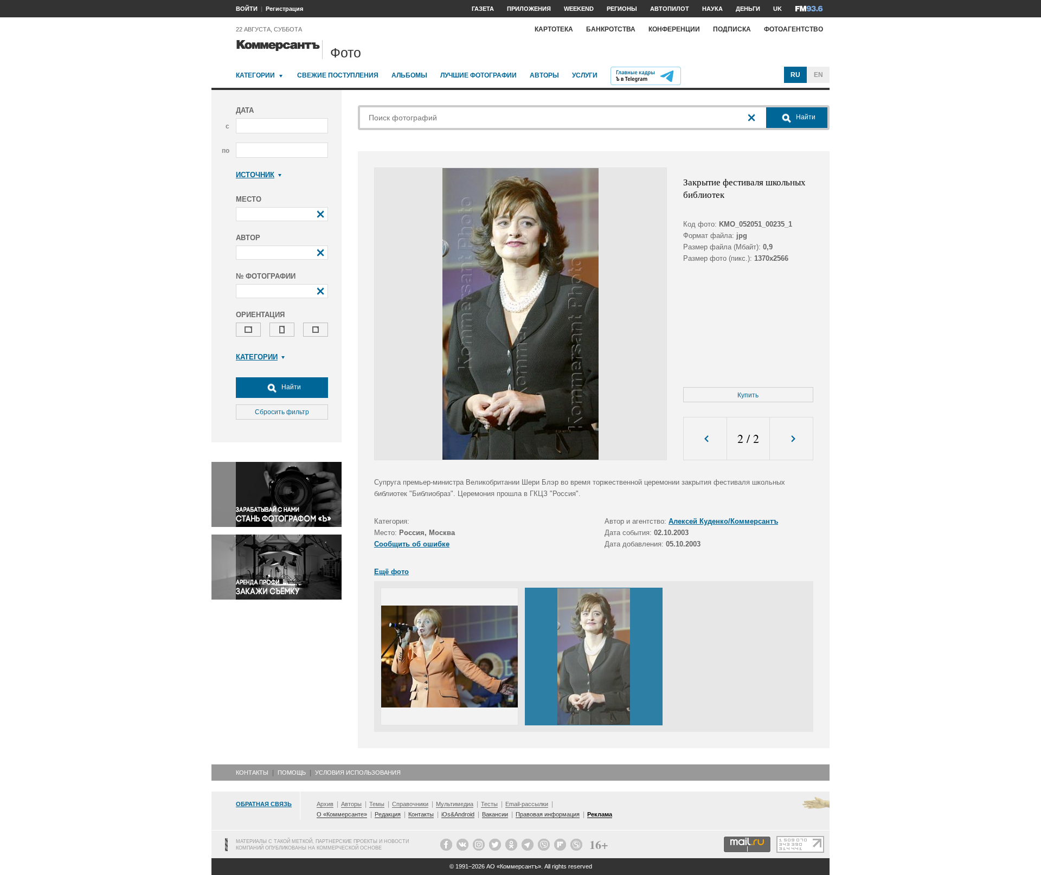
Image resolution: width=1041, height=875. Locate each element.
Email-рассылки (526, 804)
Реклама (599, 814)
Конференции (674, 29)
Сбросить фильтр (282, 412)
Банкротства (610, 29)
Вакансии (495, 814)
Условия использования (358, 772)
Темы (376, 804)
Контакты (252, 772)
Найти (290, 387)
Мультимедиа (454, 804)
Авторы (544, 75)
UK (777, 8)
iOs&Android (457, 814)
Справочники (410, 804)
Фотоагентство (793, 29)
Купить (748, 395)
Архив (325, 804)
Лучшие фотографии (478, 75)
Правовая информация (548, 814)
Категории (255, 75)
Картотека (554, 29)
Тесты (489, 804)
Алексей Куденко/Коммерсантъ (723, 521)
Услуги (584, 75)
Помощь (292, 772)
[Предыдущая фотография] (705, 438)
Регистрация (284, 8)
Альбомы (409, 75)
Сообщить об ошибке (411, 544)
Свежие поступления (337, 75)
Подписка (732, 29)
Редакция (388, 814)
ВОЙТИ (247, 8)
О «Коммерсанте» (342, 814)
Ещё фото (391, 572)
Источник (255, 175)
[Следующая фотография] (791, 438)
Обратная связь (264, 804)
